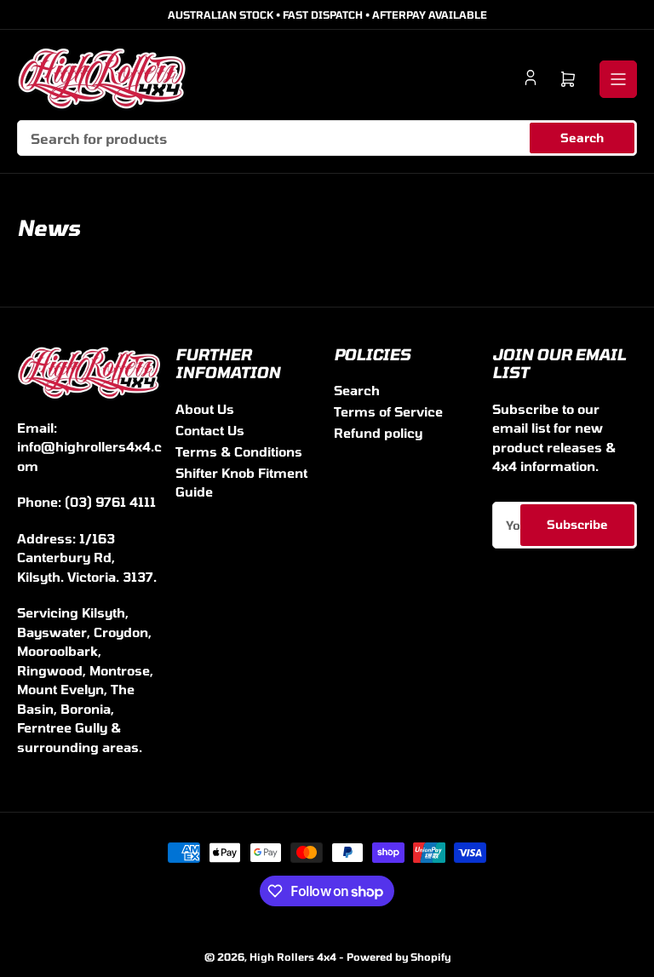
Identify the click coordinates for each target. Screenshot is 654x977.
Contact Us (209, 430)
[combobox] (327, 138)
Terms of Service (388, 411)
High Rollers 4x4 (293, 957)
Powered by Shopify (398, 957)
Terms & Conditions (238, 451)
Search (582, 137)
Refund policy (378, 432)
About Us (204, 409)
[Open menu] (618, 79)
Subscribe (577, 524)
